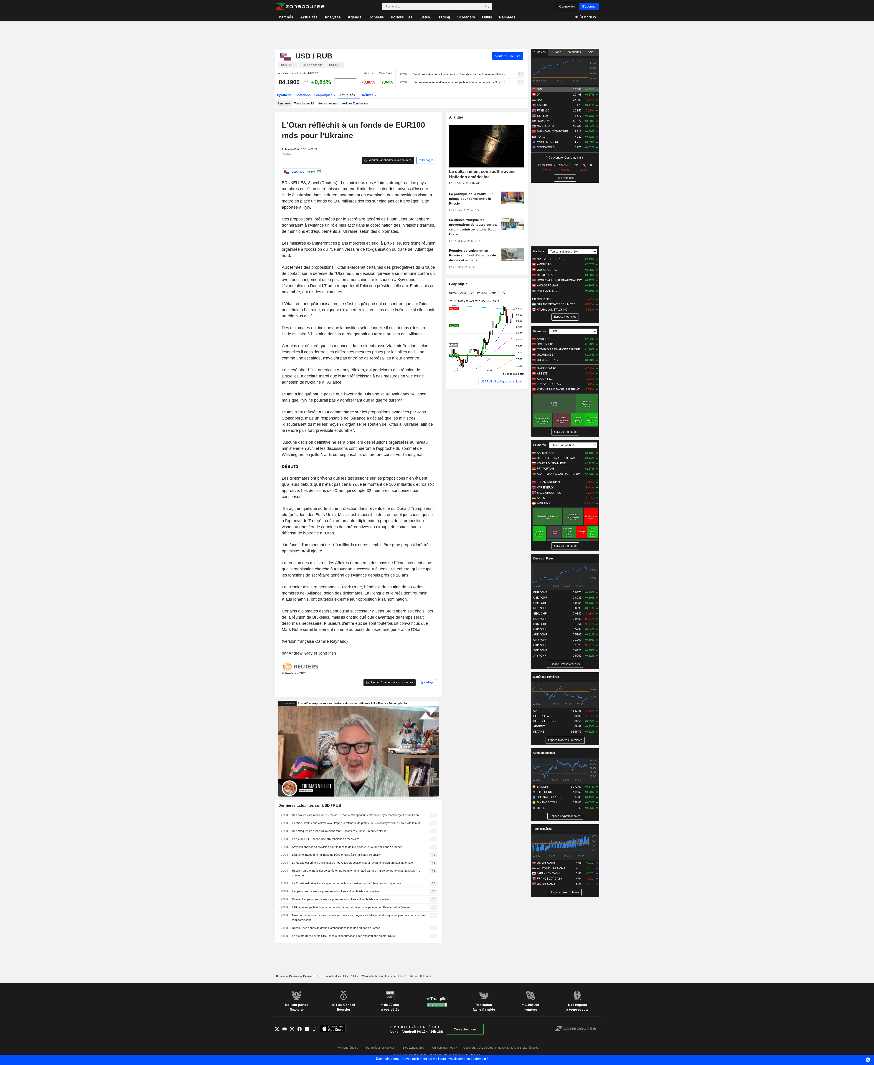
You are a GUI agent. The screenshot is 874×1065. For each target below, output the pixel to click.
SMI (539, 89)
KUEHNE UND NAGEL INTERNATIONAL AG (560, 389)
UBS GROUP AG (547, 269)
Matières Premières (546, 676)
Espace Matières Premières (565, 740)
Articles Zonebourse (355, 103)
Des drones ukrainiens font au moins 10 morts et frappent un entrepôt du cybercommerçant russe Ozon (460, 74)
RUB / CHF (540, 608)
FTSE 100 (543, 110)
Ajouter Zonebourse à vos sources (390, 160)
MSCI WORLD (546, 147)
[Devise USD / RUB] (318, 172)
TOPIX (541, 136)
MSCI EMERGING (548, 142)
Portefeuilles (401, 17)
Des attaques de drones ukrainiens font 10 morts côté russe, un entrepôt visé (339, 831)
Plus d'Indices (565, 178)
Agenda (354, 17)
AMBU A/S (543, 503)
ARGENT (539, 726)
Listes (424, 17)
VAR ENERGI (545, 487)
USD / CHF (540, 597)
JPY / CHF (539, 655)
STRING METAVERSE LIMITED (556, 304)
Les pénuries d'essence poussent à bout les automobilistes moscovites (335, 891)
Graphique (458, 284)
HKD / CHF (540, 645)
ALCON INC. (545, 378)
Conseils (376, 17)
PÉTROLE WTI (542, 716)
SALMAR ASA (545, 453)
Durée (453, 293)
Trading (443, 17)
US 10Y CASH (546, 862)
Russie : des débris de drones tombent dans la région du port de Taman (336, 928)
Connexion (567, 6)
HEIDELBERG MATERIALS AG (556, 458)
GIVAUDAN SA (546, 354)
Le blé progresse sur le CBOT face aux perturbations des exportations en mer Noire (343, 936)
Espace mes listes (565, 316)
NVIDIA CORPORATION (552, 259)
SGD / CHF (540, 650)
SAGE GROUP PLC (549, 492)
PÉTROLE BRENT (544, 721)
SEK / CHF (539, 613)
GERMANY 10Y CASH (551, 868)
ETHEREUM (544, 792)
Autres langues (328, 103)
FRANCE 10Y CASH (549, 878)
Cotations (303, 95)
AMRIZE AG (544, 264)
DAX (540, 99)
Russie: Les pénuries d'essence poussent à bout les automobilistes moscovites (340, 899)
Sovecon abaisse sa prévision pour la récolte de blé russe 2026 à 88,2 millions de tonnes (347, 847)
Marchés (285, 17)
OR (535, 710)
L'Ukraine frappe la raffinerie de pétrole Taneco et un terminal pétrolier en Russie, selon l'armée (351, 907)
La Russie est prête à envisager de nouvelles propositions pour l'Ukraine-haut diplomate (346, 883)
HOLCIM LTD (545, 344)
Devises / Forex (543, 558)
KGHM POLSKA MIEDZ (551, 463)
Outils (487, 17)
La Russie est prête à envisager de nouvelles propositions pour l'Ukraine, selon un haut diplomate (352, 862)
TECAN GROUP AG (549, 482)
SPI (539, 94)
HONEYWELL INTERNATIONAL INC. (560, 280)
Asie (590, 52)
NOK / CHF (540, 618)
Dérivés (368, 95)
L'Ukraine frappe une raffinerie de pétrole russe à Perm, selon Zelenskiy (336, 854)
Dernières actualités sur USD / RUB (309, 805)
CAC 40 (542, 105)
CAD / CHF (540, 629)
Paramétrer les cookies (380, 1047)
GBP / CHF (540, 603)
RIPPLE (542, 808)
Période (482, 293)
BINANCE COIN (547, 802)
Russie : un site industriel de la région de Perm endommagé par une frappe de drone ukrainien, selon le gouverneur (356, 873)
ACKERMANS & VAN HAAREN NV (558, 474)
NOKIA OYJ (544, 299)
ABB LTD (542, 373)
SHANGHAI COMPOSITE (552, 131)
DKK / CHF (540, 624)
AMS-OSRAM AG (547, 285)
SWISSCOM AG (546, 368)
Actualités (309, 17)
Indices (541, 52)
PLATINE (538, 731)
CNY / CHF (540, 639)
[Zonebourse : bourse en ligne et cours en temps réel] (300, 6)
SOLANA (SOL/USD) (549, 797)
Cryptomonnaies (544, 752)
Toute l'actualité (304, 103)
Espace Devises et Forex (565, 664)
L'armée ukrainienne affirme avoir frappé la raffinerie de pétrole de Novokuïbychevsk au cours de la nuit (460, 82)
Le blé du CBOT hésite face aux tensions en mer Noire (325, 839)
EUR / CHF (540, 592)
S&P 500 (542, 115)
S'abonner (589, 6)
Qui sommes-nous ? (444, 1047)
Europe (556, 52)
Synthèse (284, 95)
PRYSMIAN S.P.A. (548, 290)
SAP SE (542, 498)
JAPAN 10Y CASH (548, 873)
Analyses (333, 17)
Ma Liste (538, 251)
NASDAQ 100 (545, 126)
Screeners (466, 17)
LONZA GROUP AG (549, 384)
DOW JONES (545, 121)
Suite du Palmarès (565, 431)
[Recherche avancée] (487, 6)
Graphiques (323, 95)
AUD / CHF (540, 634)
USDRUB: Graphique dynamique (501, 381)
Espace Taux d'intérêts (565, 892)
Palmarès (507, 17)
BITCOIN (542, 786)
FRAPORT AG (545, 468)
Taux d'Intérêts (542, 828)
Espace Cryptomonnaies (565, 816)
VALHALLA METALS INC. (552, 309)
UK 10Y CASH (546, 883)
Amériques (574, 52)
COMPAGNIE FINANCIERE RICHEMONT (560, 349)
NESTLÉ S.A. (545, 275)
